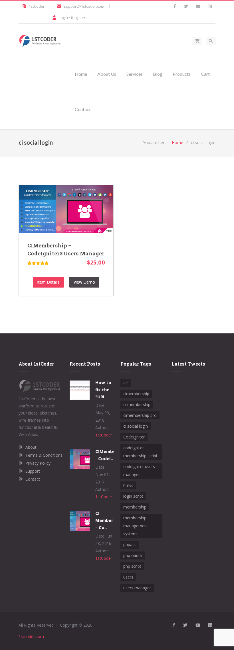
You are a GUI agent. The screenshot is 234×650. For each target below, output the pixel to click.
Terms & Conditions (43, 455)
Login (63, 17)
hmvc (128, 485)
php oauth (132, 555)
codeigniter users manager (139, 470)
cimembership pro (140, 415)
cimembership (136, 393)
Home (177, 142)
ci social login (135, 426)
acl (125, 383)
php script (132, 566)
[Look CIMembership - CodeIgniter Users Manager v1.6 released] (80, 467)
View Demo (84, 282)
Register (78, 17)
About (31, 447)
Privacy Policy (38, 463)
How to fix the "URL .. (103, 389)
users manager (137, 587)
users (128, 577)
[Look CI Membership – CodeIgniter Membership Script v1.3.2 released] (80, 529)
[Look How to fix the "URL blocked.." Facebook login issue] (80, 398)
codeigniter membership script (140, 451)
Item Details (48, 282)
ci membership (136, 404)
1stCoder (37, 6)
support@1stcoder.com (84, 6)
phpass (129, 544)
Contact (32, 479)
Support (32, 471)
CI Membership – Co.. (108, 520)
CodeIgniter (134, 437)
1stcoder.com (31, 636)
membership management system (135, 525)
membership (134, 507)
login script (133, 496)
